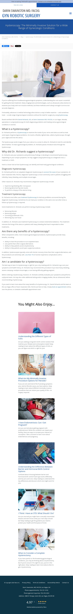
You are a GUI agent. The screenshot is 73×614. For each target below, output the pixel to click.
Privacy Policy (26, 582)
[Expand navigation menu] (70, 13)
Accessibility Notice (54, 582)
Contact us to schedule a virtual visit (49, 1)
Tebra (44, 607)
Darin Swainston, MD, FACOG (10, 37)
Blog (22, 37)
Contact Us (65, 582)
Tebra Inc (16, 582)
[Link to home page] (29, 13)
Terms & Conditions (39, 582)
